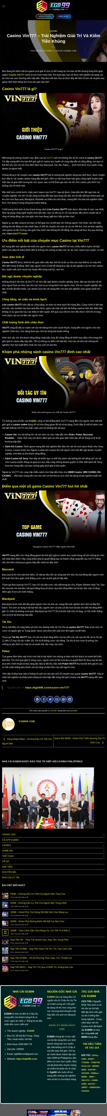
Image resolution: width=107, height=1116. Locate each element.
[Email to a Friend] (57, 699)
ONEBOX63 (94, 1087)
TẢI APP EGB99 (10, 840)
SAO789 (91, 1070)
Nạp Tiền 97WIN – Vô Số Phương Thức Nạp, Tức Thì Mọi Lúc (41, 958)
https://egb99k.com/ (26, 1059)
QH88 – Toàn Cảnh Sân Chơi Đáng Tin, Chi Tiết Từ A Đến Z (40, 930)
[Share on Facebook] (44, 699)
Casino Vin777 (16, 75)
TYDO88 (85, 1062)
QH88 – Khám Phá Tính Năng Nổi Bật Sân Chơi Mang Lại (39, 912)
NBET (91, 1077)
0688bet (95, 1073)
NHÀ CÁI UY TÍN (10, 877)
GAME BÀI (7, 850)
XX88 (83, 1059)
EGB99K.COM (70, 51)
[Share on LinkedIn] (70, 699)
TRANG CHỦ (9, 834)
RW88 (84, 1077)
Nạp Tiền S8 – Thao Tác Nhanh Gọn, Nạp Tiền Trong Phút (39, 940)
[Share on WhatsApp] (37, 699)
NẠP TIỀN (7, 867)
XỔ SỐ (5, 861)
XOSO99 (85, 1073)
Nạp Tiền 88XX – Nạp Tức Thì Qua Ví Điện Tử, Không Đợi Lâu (41, 967)
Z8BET (84, 1087)
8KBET (91, 1059)
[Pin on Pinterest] (63, 699)
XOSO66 (85, 1091)
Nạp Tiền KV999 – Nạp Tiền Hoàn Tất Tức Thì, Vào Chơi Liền (41, 949)
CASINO (53, 31)
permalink (73, 711)
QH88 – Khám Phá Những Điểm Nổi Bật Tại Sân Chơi (37, 921)
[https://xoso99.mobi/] (53, 1112)
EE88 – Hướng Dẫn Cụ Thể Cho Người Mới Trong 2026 (38, 903)
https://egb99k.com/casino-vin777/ (47, 687)
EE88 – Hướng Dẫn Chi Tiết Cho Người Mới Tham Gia (37, 894)
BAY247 (91, 1084)
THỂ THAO (8, 856)
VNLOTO (85, 1080)
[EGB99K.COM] (53, 6)
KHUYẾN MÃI (9, 872)
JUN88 (94, 1080)
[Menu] (3, 6)
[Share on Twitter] (50, 699)
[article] (53, 76)
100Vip (95, 1055)
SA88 (83, 1084)
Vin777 (50, 158)
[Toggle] (104, 834)
